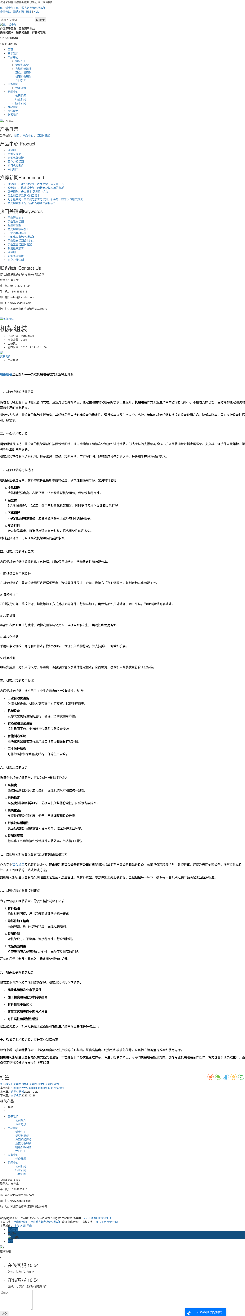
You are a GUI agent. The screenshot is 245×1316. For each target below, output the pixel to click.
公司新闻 (20, 95)
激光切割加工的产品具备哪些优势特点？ (32, 203)
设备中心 (13, 84)
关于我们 (13, 53)
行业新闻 (20, 99)
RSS (28, 11)
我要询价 (5, 356)
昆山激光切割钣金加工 (21, 240)
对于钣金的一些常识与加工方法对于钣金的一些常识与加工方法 (45, 199)
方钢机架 (16, 1095)
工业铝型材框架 (17, 233)
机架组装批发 (35, 1084)
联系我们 (13, 114)
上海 (17, 1225)
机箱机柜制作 (23, 76)
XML (36, 11)
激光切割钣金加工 (18, 229)
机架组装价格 (19, 1084)
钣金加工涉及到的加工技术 (24, 195)
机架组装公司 (51, 1084)
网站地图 (18, 11)
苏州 (23, 1225)
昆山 (29, 1225)
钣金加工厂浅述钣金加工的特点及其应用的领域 (36, 188)
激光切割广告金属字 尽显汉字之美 (28, 191)
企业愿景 (20, 1124)
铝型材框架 (39, 8)
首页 (10, 49)
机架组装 (5, 1084)
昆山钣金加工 (8, 8)
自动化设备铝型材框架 (21, 237)
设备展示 (20, 88)
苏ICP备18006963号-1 (97, 1218)
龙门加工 (20, 80)
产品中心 (13, 57)
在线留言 (13, 111)
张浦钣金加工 (16, 248)
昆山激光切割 (24, 8)
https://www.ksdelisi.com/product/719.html (38, 1088)
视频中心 (13, 107)
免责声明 (112, 1222)
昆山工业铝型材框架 (20, 244)
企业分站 (5, 11)
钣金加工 (20, 61)
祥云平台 (101, 1222)
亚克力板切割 (23, 72)
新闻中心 (13, 91)
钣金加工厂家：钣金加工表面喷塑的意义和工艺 (36, 184)
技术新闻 (20, 103)
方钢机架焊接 (23, 68)
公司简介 (20, 1120)
